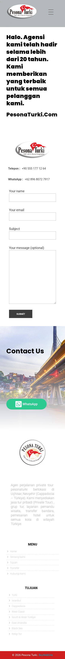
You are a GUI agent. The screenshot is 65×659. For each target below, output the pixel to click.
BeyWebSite (46, 655)
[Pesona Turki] (22, 11)
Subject (14, 229)
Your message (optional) (26, 248)
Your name (17, 191)
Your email (16, 210)
